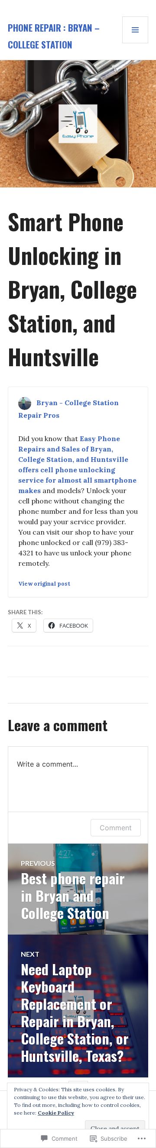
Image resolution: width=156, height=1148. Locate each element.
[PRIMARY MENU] (135, 29)
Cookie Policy (56, 1112)
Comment (116, 827)
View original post (44, 583)
